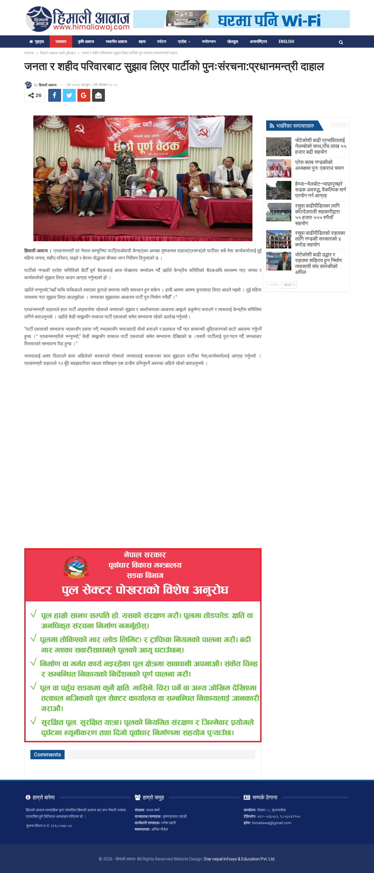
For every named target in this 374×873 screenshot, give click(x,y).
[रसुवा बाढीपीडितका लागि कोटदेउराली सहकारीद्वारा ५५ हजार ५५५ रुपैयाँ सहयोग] (278, 212)
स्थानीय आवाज (116, 41)
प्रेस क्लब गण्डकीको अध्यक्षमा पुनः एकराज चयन (319, 165)
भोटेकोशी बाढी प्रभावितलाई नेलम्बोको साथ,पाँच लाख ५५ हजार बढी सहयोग (320, 146)
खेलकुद (232, 41)
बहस (142, 41)
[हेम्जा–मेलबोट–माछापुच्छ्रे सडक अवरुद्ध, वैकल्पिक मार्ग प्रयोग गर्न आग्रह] (278, 190)
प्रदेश (182, 41)
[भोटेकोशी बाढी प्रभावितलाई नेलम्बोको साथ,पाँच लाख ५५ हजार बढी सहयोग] (278, 146)
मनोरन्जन (209, 41)
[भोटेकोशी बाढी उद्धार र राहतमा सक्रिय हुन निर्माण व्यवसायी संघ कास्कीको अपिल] (278, 261)
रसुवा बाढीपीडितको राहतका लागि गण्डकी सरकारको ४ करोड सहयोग (320, 239)
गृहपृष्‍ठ (39, 41)
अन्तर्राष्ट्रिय (258, 41)
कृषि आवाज (86, 41)
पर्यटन (161, 41)
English (286, 41)
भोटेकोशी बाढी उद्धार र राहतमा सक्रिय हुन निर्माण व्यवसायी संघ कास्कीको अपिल (318, 263)
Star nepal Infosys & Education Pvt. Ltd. (239, 859)
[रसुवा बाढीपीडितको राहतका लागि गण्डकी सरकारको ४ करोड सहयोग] (278, 239)
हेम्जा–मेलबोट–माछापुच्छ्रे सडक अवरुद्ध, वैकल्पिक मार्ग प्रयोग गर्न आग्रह (320, 190)
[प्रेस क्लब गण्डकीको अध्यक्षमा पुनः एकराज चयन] (278, 168)
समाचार (61, 41)
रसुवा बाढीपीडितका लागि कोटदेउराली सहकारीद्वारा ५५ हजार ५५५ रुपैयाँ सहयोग (317, 214)
